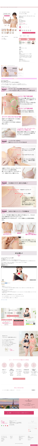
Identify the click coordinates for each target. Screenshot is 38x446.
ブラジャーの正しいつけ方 (4, 436)
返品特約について (21, 437)
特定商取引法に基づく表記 (30, 437)
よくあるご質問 (2, 439)
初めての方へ (11, 436)
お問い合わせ (29, 439)
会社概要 (20, 439)
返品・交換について (21, 438)
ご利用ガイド (11, 437)
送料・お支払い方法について (22, 436)
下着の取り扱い (2, 438)
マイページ (11, 438)
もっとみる (19, 378)
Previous (1, 19)
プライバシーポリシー (30, 438)
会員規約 (29, 436)
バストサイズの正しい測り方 (4, 437)
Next (16, 19)
